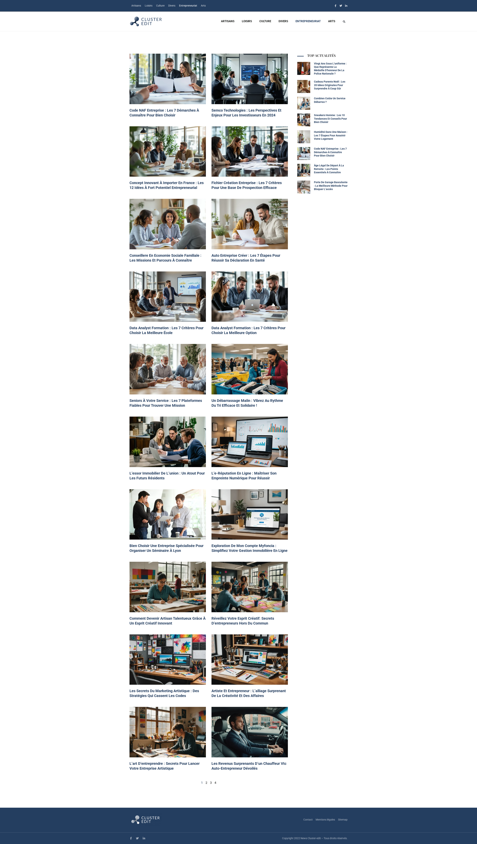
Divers (171, 5)
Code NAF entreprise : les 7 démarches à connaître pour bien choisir (330, 152)
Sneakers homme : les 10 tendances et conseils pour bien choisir (330, 118)
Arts (203, 5)
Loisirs (148, 5)
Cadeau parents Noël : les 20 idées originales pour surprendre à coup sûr (329, 85)
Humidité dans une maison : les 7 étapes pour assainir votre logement (330, 135)
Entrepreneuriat (188, 5)
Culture (160, 5)
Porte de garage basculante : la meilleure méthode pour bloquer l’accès (331, 185)
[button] (344, 22)
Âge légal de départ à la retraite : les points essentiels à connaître (329, 169)
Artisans (136, 5)
